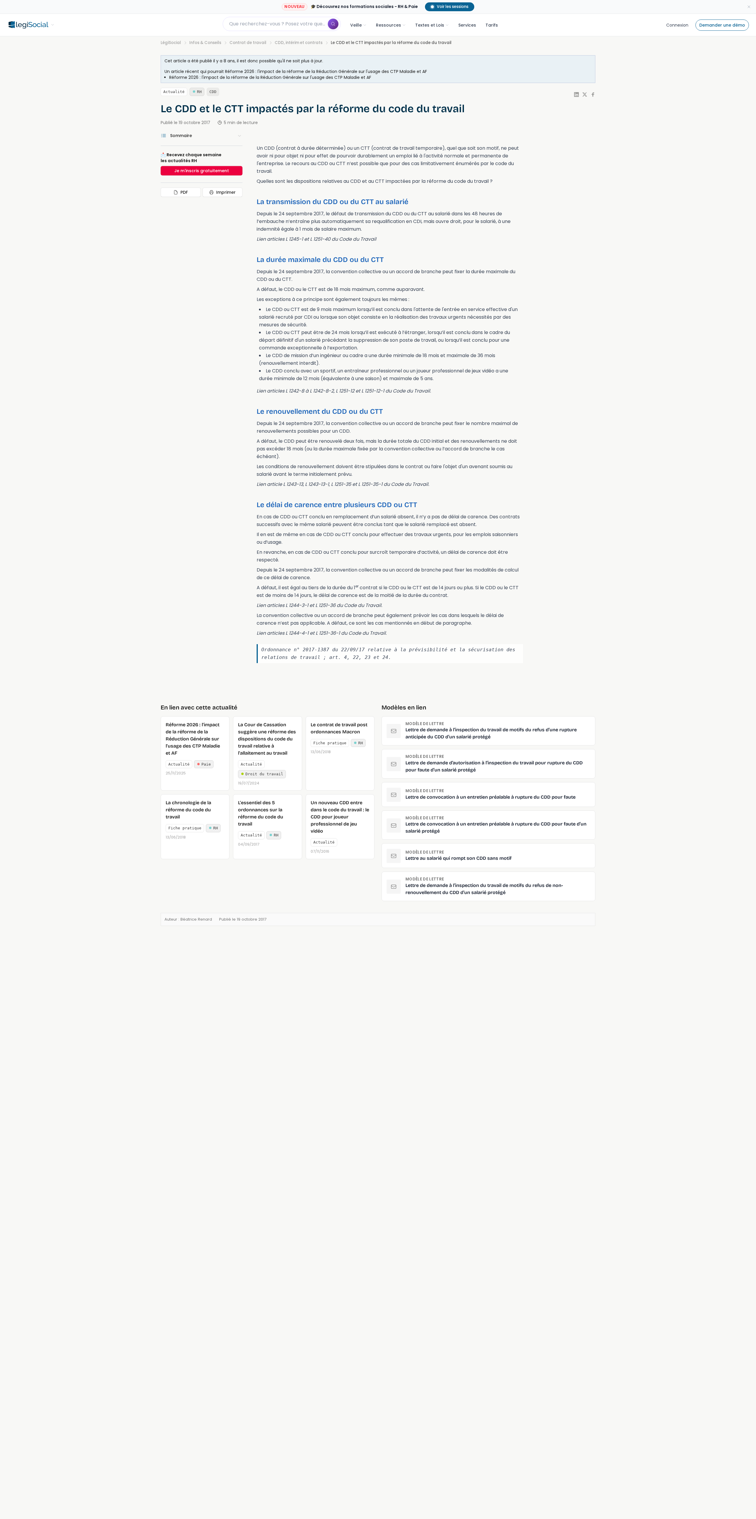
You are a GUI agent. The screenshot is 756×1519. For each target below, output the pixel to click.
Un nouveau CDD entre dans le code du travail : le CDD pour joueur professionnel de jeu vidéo (340, 817)
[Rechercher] (333, 24)
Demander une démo (722, 25)
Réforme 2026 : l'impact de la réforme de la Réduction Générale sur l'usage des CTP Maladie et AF (326, 71)
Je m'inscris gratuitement (201, 171)
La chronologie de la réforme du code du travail (188, 810)
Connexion (677, 25)
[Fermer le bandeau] (749, 6)
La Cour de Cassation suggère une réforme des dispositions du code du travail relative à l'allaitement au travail (267, 739)
